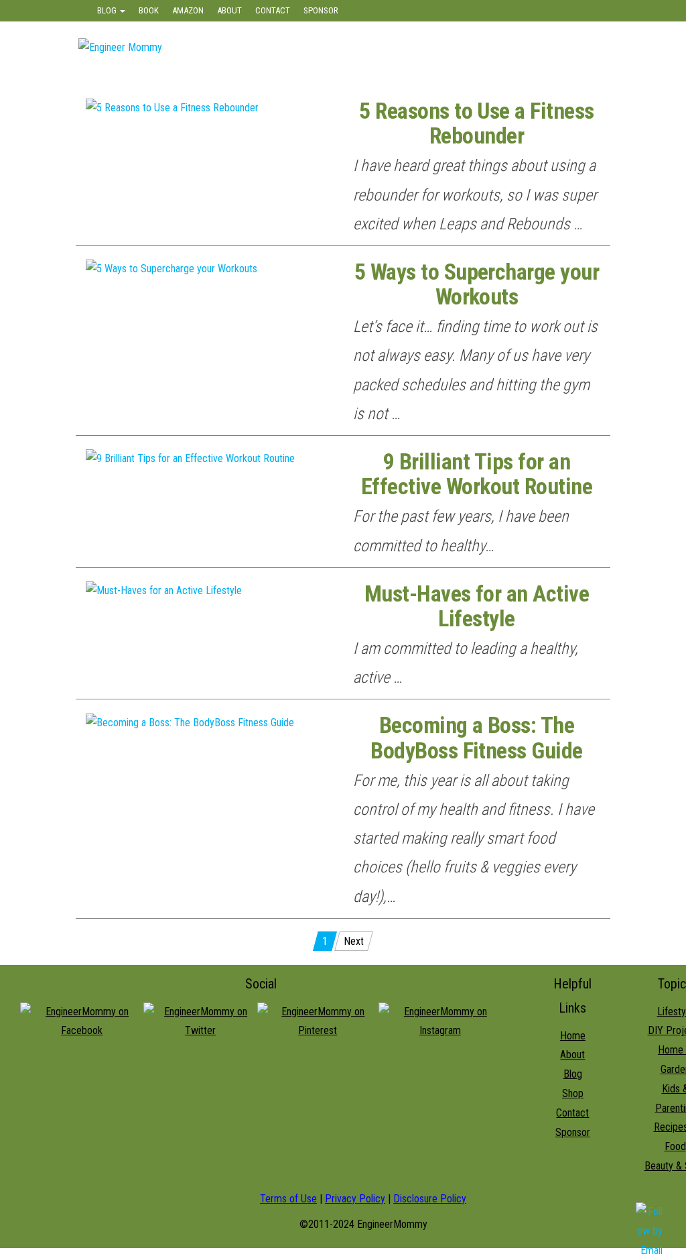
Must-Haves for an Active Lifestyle (477, 606)
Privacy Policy (355, 1198)
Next (354, 941)
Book (149, 10)
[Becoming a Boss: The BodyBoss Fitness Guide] (190, 722)
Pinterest (578, 10)
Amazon (188, 10)
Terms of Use (288, 1198)
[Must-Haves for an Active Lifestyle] (164, 590)
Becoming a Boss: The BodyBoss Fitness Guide (476, 737)
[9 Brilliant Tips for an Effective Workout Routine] (190, 458)
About (229, 10)
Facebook (420, 10)
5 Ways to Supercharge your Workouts (476, 284)
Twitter (470, 10)
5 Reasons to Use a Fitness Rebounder (476, 123)
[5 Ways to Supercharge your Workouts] (171, 268)
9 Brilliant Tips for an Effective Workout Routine (476, 474)
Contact (272, 10)
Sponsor (320, 10)
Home (573, 1035)
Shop (573, 1093)
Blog (108, 10)
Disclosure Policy (429, 1198)
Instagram (522, 10)
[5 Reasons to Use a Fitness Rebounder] (172, 107)
